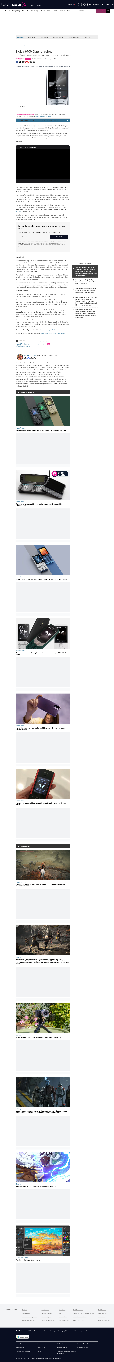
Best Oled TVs (63, 1317)
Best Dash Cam (102, 1313)
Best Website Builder (28, 1320)
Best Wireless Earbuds (79, 1317)
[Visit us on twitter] (82, 4)
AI (23, 11)
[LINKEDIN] (28, 358)
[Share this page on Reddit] (23, 62)
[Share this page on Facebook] (17, 62)
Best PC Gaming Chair (48, 1320)
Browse (81, 11)
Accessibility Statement (23, 1351)
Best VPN (87, 37)
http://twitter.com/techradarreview (53, 333)
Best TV (61, 1313)
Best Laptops (45, 1310)
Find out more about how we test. (43, 116)
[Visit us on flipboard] (87, 4)
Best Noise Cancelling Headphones (83, 1313)
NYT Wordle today (74, 37)
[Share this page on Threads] (31, 62)
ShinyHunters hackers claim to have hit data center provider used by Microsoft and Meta (85, 290)
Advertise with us (62, 1348)
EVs (75, 11)
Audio (49, 11)
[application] (43, 164)
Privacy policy (20, 1348)
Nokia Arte (19, 211)
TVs (27, 11)
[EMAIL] (35, 358)
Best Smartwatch (64, 1320)
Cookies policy (41, 1348)
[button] (109, 4)
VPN (55, 11)
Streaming (34, 11)
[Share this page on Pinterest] (25, 62)
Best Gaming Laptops (48, 1313)
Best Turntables (78, 1310)
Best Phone (62, 1310)
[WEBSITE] (31, 358)
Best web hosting (58, 37)
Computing (16, 11)
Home (69, 11)
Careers (39, 1351)
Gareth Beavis (38, 59)
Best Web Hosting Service (29, 1317)
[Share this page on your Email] (34, 62)
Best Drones (101, 1317)
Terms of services (39, 242)
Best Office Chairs (78, 1320)
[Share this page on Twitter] (20, 62)
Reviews (28, 59)
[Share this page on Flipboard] (28, 62)
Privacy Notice (21, 243)
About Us (19, 1344)
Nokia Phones (26, 46)
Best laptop (44, 37)
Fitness (42, 11)
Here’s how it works (65, 66)
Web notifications (82, 1348)
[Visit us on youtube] (84, 4)
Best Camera (102, 1310)
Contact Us (60, 1344)
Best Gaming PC (46, 1317)
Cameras (62, 11)
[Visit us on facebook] (79, 4)
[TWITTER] (25, 358)
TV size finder (31, 37)
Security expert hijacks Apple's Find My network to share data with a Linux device (85, 281)
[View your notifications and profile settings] (103, 4)
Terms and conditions (83, 1344)
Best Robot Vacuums (104, 1320)
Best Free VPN (26, 1313)
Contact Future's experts (44, 1344)
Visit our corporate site (81, 1331)
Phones (7, 11)
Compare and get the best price (50, 330)
